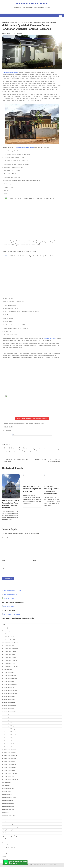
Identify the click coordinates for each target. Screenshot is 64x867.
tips (2, 841)
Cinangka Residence (50, 338)
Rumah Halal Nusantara (10, 72)
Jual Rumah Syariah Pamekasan (9, 746)
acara (3, 622)
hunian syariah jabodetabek (17, 451)
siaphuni (4, 833)
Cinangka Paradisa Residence (24, 147)
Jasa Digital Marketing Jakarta (11, 594)
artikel (8, 444)
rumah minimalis (6, 818)
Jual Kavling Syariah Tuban (8, 663)
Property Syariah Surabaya (8, 806)
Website (4, 569)
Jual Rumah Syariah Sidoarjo (8, 761)
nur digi (20, 33)
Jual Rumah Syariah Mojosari (9, 734)
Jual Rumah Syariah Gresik (8, 699)
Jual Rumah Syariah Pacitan (8, 743)
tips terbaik (4, 853)
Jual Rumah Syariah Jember (8, 702)
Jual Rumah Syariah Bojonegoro (9, 690)
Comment (5, 538)
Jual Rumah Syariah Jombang (9, 705)
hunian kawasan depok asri (16, 449)
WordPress (53, 864)
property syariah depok (31, 451)
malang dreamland (6, 785)
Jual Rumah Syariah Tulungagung (10, 779)
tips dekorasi (5, 844)
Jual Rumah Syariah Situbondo (9, 764)
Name (4, 560)
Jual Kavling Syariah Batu (8, 645)
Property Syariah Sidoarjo (8, 803)
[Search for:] (32, 10)
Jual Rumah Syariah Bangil (8, 672)
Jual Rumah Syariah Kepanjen (9, 711)
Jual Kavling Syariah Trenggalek (9, 660)
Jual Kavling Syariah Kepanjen (9, 651)
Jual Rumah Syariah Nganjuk (8, 737)
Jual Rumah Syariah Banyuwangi (9, 678)
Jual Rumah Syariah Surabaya (9, 770)
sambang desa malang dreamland (9, 830)
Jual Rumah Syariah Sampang (9, 758)
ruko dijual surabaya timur (8, 809)
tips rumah (4, 850)
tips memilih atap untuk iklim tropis (10, 847)
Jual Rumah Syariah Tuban (8, 776)
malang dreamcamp (6, 782)
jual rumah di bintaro (7, 669)
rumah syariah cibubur (7, 821)
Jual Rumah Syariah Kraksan (8, 714)
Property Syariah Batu (7, 794)
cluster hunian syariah (39, 447)
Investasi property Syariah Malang (10, 639)
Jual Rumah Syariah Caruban (8, 696)
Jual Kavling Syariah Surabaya (9, 657)
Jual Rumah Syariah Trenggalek (9, 773)
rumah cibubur (5, 812)
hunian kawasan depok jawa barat (49, 449)
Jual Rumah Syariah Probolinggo (9, 755)
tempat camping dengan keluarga (9, 836)
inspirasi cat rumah (6, 633)
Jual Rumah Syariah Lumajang (9, 720)
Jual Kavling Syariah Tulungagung (10, 666)
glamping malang (6, 630)
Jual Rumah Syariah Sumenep (9, 767)
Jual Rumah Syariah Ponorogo (9, 752)
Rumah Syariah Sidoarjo (7, 824)
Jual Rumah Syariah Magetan (8, 726)
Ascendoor (40, 864)
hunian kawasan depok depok (32, 449)
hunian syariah (5, 451)
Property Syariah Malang (8, 800)
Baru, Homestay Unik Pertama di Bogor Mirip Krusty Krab (32, 488)
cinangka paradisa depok (26, 447)
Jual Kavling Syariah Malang (8, 654)
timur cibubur (5, 839)
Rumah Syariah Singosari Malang (10, 827)
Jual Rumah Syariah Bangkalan (9, 675)
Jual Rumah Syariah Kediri (8, 708)
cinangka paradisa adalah (12, 447)
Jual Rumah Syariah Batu (8, 681)
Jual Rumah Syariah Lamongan (9, 717)
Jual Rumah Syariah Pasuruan (9, 749)
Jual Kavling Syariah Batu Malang (10, 648)
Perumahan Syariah (6, 791)
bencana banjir (5, 627)
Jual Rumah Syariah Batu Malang (9, 684)
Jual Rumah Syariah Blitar (8, 687)
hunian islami (49, 447)
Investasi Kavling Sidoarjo (8, 636)
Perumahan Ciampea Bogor (8, 788)
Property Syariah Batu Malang (9, 797)
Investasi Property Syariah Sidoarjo (10, 642)
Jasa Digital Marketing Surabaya (12, 590)
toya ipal (4, 856)
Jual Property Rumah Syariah (32, 3)
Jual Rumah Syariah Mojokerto (9, 732)
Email (35, 560)
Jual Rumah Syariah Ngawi (8, 740)
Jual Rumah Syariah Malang (8, 729)
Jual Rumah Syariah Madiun (8, 723)
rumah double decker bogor (8, 815)
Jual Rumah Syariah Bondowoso (9, 693)
